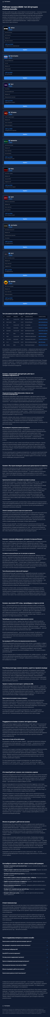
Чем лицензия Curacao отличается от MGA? (14, 965)
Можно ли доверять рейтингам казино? (13, 969)
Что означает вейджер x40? (10, 949)
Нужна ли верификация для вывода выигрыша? (15, 961)
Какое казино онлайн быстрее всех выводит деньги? (17, 941)
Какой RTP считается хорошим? (11, 953)
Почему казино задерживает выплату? (13, 957)
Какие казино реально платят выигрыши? (14, 973)
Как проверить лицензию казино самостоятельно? (16, 945)
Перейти (25, 49)
